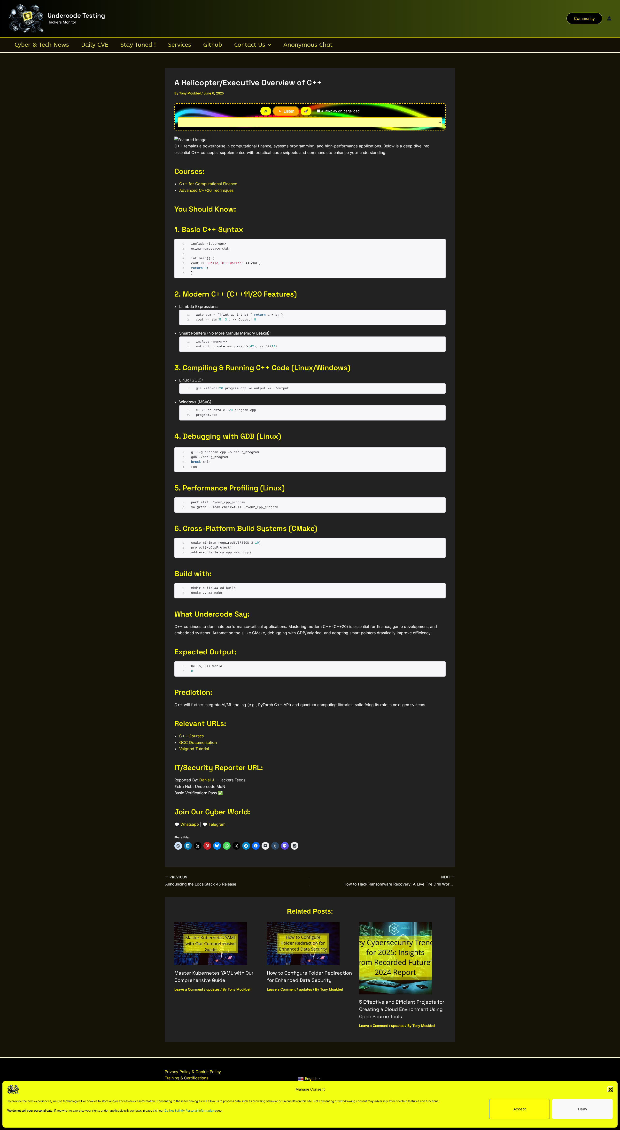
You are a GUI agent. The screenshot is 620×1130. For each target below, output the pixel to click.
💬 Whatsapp (186, 824)
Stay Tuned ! (138, 44)
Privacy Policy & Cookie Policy (193, 1071)
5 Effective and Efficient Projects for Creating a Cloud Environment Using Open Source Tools (401, 1009)
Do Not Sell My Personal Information (189, 1110)
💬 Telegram (213, 824)
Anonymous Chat (308, 44)
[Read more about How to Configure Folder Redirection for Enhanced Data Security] (303, 943)
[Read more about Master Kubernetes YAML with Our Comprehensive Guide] (210, 943)
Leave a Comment (188, 989)
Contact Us (249, 44)
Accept (519, 1109)
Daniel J (206, 780)
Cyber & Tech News (42, 44)
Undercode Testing (76, 15)
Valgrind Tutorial (194, 748)
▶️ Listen (286, 111)
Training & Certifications (186, 1078)
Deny (582, 1109)
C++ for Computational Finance (208, 183)
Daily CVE (94, 44)
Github (212, 44)
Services (179, 44)
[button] (610, 1089)
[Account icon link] (609, 18)
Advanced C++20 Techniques (206, 190)
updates (212, 989)
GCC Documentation (198, 742)
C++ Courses (191, 735)
